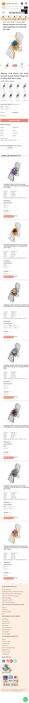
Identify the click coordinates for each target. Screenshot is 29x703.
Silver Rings (10, 22)
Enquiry (4, 639)
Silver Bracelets (6, 629)
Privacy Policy (5, 654)
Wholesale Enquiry (6, 611)
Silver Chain (5, 625)
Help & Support (6, 643)
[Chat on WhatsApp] (25, 699)
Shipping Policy (6, 649)
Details (15, 215)
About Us (4, 607)
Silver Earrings (5, 623)
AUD (20, 12)
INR (10, 12)
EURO (13, 12)
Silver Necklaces (6, 634)
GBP (17, 12)
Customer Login (6, 641)
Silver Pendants (6, 621)
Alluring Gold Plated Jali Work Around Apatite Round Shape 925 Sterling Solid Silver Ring (14, 27)
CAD (23, 12)
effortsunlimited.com (17, 690)
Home (4, 22)
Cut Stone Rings (20, 22)
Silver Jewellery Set (7, 627)
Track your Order (6, 652)
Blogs (3, 613)
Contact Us (5, 609)
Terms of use (5, 645)
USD (26, 12)
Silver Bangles (5, 631)
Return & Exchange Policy (8, 647)
